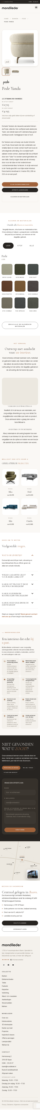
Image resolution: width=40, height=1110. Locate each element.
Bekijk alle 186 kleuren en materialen (20, 325)
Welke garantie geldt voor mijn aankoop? (14, 576)
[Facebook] (8, 965)
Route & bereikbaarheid (10, 1070)
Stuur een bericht (11, 772)
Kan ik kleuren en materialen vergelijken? (15, 594)
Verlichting (5, 993)
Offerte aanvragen (8, 1038)
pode (24, 18)
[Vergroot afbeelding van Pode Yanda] (34, 62)
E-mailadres (9, 798)
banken (15, 18)
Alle (32, 246)
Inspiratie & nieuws (8, 1035)
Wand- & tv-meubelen (9, 996)
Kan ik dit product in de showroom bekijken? (15, 585)
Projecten (5, 1031)
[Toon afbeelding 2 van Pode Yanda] (15, 72)
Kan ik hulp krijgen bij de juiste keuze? (15, 604)
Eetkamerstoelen (7, 979)
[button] (36, 7)
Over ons (5, 1018)
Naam (6, 788)
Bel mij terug (28, 767)
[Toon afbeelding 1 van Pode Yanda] (6, 72)
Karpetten (5, 989)
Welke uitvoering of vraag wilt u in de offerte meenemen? (19, 809)
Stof (20, 246)
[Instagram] (4, 965)
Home (6, 18)
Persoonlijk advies (11, 767)
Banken (4, 976)
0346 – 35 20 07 (33, 1)
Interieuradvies (7, 1021)
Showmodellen (7, 1003)
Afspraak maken (7, 1073)
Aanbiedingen (6, 1000)
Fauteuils (5, 986)
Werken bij (5, 1045)
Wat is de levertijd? (12, 555)
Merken (4, 1006)
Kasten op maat (7, 1028)
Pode (6, 129)
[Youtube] (13, 965)
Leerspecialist (6, 1041)
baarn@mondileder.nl (9, 1066)
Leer (8, 246)
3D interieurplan (7, 1025)
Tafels (4, 983)
